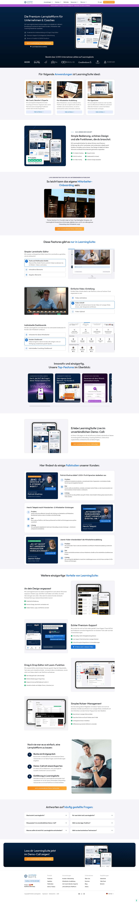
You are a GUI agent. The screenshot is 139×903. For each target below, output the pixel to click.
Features (49, 878)
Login (100, 2)
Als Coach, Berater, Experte (70, 884)
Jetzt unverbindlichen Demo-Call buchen (39, 43)
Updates (49, 881)
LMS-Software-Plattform (69, 886)
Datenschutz (52, 894)
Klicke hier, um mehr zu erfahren (82, 5)
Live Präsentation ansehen (39, 46)
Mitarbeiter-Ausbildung (68, 881)
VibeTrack (103, 881)
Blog (86, 884)
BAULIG (102, 884)
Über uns (87, 878)
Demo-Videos (51, 886)
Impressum (45, 894)
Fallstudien (66, 2)
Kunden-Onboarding (68, 878)
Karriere (87, 881)
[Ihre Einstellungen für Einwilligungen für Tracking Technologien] (136, 900)
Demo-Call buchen (109, 2)
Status (86, 886)
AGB (58, 894)
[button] (48, 2)
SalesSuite (103, 878)
